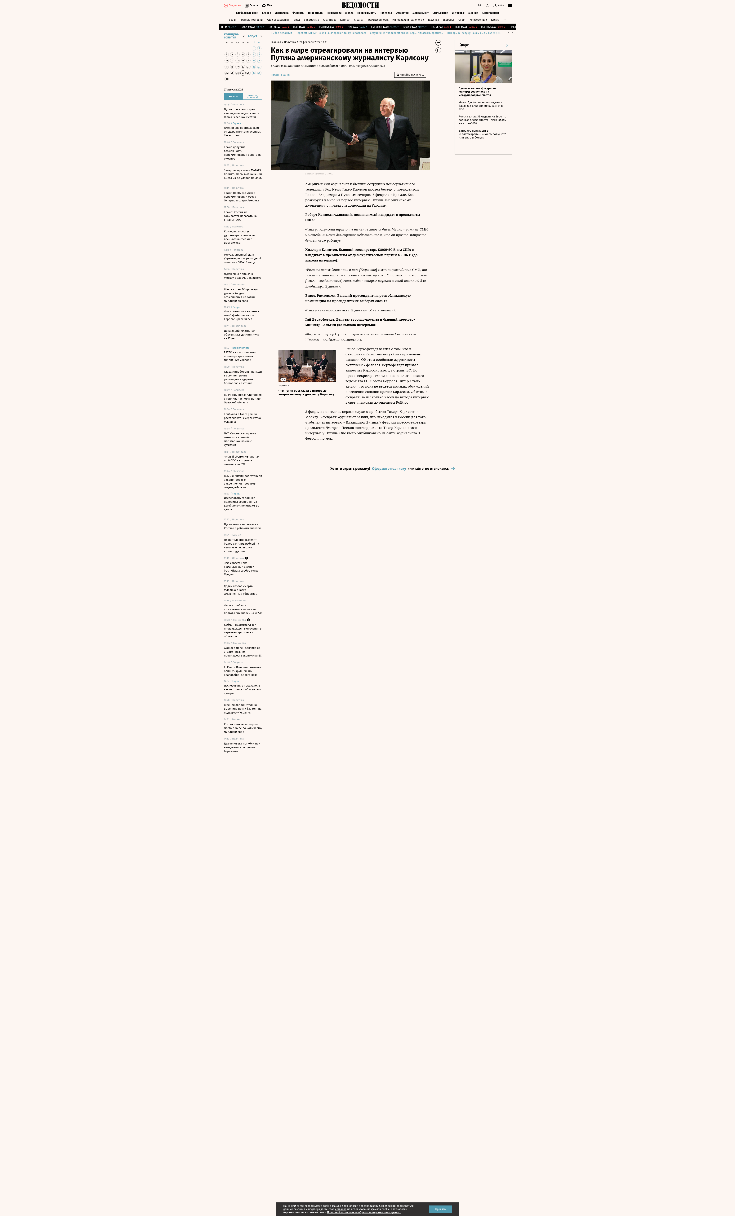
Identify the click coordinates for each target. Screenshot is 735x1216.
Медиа (349, 13)
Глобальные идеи (247, 13)
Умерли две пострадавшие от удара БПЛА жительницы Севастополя (242, 131)
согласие (340, 1209)
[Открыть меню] (510, 5)
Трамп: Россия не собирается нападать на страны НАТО (240, 216)
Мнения (473, 13)
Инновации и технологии (408, 19)
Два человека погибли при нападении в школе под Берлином (242, 747)
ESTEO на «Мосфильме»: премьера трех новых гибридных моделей (240, 356)
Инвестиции (315, 13)
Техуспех (433, 19)
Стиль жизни (440, 13)
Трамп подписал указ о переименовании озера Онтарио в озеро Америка (241, 196)
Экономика (282, 13)
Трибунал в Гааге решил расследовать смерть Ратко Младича (242, 418)
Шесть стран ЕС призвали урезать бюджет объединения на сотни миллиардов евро (241, 295)
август (252, 36)
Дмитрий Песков (340, 428)
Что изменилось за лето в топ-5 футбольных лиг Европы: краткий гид (241, 315)
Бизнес (266, 13)
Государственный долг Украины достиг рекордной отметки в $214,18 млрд (242, 258)
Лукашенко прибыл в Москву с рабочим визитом (242, 275)
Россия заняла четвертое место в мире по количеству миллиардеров (243, 728)
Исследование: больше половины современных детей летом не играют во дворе (241, 503)
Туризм (495, 19)
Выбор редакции (281, 33)
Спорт (462, 19)
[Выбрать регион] (479, 5)
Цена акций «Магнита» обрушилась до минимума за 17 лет (241, 334)
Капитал (345, 19)
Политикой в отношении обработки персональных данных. (364, 1212)
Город (296, 19)
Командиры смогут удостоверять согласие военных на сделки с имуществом (239, 237)
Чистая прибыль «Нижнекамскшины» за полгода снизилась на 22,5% (243, 609)
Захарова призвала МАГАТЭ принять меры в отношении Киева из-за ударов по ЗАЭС (243, 174)
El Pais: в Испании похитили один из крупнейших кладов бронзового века (242, 671)
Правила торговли (251, 19)
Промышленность (378, 19)
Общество (402, 13)
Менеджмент (420, 13)
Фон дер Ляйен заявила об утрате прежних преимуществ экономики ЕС (242, 651)
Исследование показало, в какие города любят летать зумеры (242, 689)
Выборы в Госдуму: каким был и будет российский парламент (486, 33)
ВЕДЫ (232, 19)
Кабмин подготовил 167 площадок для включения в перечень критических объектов (242, 630)
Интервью (458, 13)
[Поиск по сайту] (487, 5)
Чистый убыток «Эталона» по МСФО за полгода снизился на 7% (241, 460)
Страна (358, 19)
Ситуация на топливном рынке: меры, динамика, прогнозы (406, 33)
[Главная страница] (360, 5)
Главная (276, 42)
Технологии (334, 13)
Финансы (298, 13)
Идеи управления (277, 19)
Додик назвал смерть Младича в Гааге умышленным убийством (240, 589)
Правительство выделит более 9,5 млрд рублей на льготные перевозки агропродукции (241, 545)
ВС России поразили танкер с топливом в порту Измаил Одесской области (243, 398)
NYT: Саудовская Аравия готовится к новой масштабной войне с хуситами (240, 439)
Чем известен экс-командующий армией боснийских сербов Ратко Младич (241, 568)
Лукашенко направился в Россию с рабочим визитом (242, 526)
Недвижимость (366, 13)
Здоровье (449, 19)
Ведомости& (311, 19)
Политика (386, 13)
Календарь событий (231, 36)
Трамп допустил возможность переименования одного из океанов (242, 152)
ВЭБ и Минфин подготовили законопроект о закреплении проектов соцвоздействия (243, 481)
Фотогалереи (490, 13)
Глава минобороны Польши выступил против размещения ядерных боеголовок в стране (243, 377)
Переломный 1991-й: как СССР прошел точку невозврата (331, 33)
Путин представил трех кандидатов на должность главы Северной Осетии (241, 113)
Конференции (478, 19)
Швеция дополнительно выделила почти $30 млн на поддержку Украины (242, 708)
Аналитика (329, 19)
